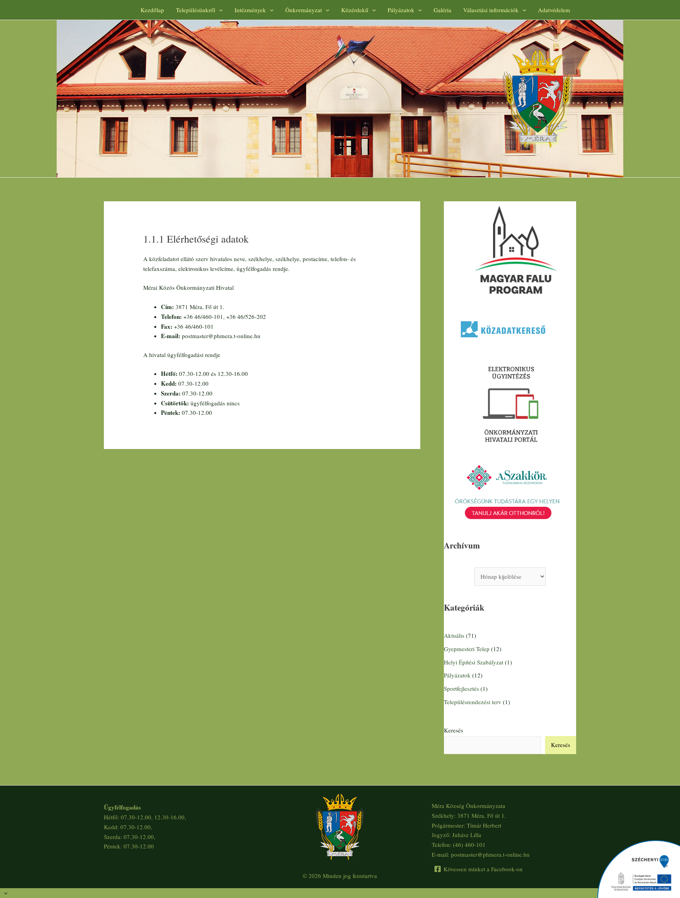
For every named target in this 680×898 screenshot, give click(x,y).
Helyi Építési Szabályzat (473, 662)
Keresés (453, 730)
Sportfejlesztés (461, 688)
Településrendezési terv (472, 702)
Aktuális (454, 635)
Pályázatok (457, 675)
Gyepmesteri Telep (467, 649)
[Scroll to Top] (340, 893)
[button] (219, 10)
